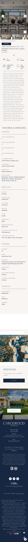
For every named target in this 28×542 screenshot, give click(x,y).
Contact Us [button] (14, 410)
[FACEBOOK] (10, 478)
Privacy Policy (20, 493)
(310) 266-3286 (14, 431)
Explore (14, 380)
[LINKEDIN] (17, 478)
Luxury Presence (18, 486)
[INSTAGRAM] (14, 478)
